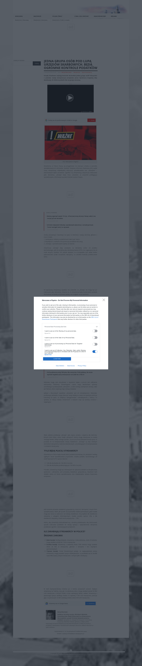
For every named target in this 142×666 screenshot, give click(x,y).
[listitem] (71, 327)
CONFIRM (57, 359)
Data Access (71, 365)
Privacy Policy (82, 365)
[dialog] (71, 333)
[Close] (104, 300)
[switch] (94, 331)
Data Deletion (60, 365)
